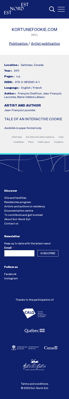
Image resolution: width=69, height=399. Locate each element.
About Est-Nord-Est (17, 219)
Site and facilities (15, 198)
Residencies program (17, 202)
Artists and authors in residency (24, 206)
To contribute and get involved (23, 215)
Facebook (10, 274)
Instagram (11, 278)
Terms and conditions (34, 384)
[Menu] (61, 9)
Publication (18, 44)
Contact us (11, 223)
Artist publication (45, 44)
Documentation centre (18, 210)
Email (9, 248)
